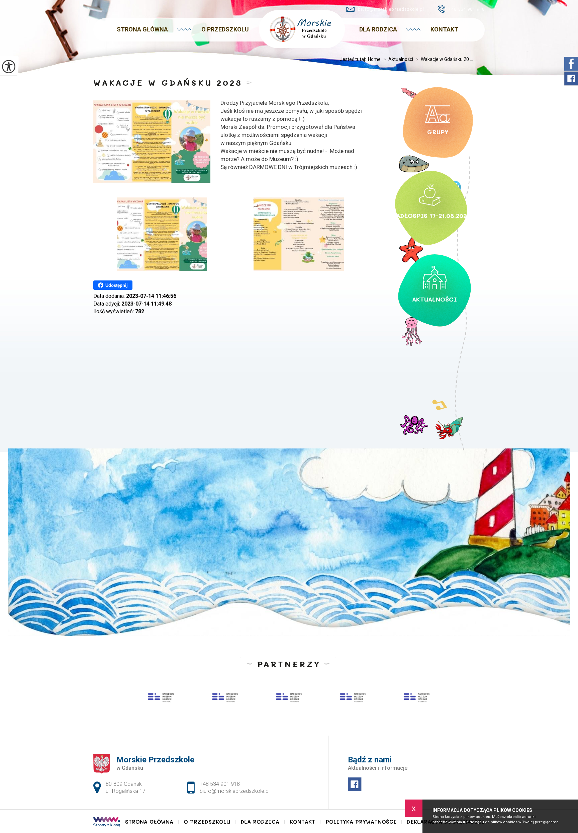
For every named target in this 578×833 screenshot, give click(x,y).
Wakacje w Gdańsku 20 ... (444, 59)
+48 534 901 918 (467, 9)
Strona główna (142, 29)
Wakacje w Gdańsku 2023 (168, 82)
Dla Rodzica (378, 29)
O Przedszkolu (225, 29)
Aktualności (398, 59)
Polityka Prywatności (360, 821)
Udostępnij (116, 285)
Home (374, 59)
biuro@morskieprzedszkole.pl (391, 9)
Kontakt (444, 29)
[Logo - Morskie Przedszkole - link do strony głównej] (302, 29)
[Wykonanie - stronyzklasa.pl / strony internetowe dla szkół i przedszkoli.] (106, 822)
